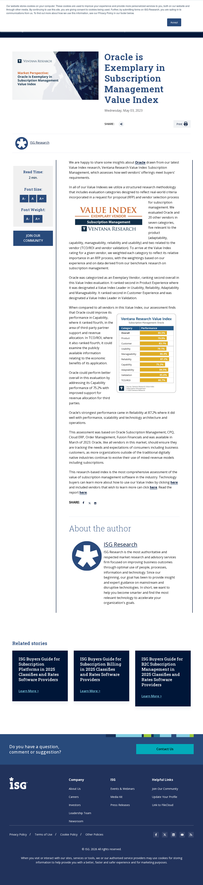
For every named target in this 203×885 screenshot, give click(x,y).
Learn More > (29, 691)
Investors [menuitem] (75, 805)
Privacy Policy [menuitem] (18, 834)
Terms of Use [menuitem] (43, 834)
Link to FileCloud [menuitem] (162, 805)
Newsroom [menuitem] (76, 821)
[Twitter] (89, 503)
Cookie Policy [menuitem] (69, 834)
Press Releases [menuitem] (120, 805)
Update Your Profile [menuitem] (164, 797)
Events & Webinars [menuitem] (122, 789)
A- (24, 198)
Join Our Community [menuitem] (165, 789)
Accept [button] (174, 22)
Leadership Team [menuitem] (80, 813)
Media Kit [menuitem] (116, 797)
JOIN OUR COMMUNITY (33, 238)
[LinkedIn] (95, 503)
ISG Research (120, 544)
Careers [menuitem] (74, 797)
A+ (41, 198)
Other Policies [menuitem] (94, 834)
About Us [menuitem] (75, 789)
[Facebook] (84, 502)
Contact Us (164, 749)
